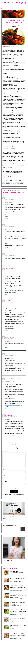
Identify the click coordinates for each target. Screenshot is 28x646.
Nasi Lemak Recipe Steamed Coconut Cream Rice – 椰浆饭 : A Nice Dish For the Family (18, 611)
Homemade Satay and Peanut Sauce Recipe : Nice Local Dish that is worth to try (18, 587)
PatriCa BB (8, 224)
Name (4, 469)
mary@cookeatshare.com (11, 400)
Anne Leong (8, 197)
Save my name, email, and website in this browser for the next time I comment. (14, 488)
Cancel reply (14, 444)
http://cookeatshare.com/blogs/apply (13, 405)
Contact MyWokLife (7, 560)
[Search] (23, 529)
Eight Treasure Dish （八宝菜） (16, 571)
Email (4, 475)
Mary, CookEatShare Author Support (14, 378)
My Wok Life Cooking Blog (14, 2)
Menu (25, 8)
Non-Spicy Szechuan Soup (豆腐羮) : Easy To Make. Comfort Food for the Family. (17, 635)
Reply (6, 218)
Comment (5, 451)
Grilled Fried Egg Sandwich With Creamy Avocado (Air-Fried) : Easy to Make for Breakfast (18, 595)
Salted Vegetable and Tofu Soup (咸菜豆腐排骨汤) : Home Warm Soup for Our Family (18, 627)
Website (4, 481)
